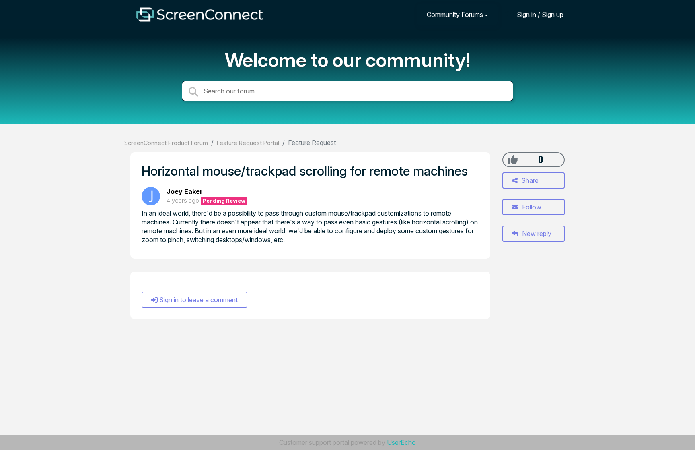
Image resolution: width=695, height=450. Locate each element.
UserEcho (401, 442)
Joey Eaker (185, 191)
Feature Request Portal (248, 142)
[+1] (513, 159)
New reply (535, 234)
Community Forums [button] (455, 14)
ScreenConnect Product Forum (166, 142)
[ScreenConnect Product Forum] (199, 14)
